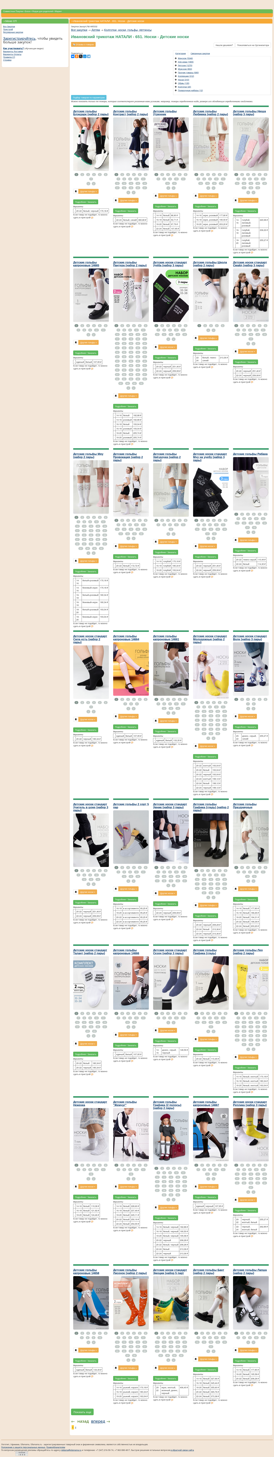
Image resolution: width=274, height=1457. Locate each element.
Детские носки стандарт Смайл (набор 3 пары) (250, 264)
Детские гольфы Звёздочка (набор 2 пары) (167, 457)
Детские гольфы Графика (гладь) (205, 952)
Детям (95, 30)
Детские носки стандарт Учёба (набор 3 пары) (170, 264)
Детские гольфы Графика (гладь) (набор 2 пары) (211, 807)
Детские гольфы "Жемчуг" (125, 1103)
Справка (7, 59)
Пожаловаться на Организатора (253, 45)
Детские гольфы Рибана (250, 454)
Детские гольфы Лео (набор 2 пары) (248, 952)
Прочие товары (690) (188, 72)
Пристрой (8, 29)
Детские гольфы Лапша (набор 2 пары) (250, 1271)
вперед (98, 1421)
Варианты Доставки (13, 51)
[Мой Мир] (84, 56)
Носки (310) (183, 79)
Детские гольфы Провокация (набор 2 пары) (128, 457)
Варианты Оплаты (12, 54)
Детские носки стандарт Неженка (90, 1103)
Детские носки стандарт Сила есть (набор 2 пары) (90, 639)
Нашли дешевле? (224, 45)
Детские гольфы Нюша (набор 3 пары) (249, 113)
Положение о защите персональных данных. (23, 1447)
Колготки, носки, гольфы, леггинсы (128, 30)
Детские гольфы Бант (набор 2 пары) (208, 1271)
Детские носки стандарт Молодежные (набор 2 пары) (210, 639)
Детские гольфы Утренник (165, 113)
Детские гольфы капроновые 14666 (126, 952)
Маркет (58, 11)
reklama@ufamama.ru (71, 1450)
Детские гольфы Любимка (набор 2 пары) (210, 113)
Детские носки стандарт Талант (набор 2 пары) (90, 952)
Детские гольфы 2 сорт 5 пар (131, 806)
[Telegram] (88, 56)
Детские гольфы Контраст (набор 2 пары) (130, 113)
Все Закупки (9, 26)
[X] (80, 56)
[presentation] (180, 53)
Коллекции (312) (186, 76)
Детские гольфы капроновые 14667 (206, 1103)
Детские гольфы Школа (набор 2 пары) (210, 264)
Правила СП (9, 57)
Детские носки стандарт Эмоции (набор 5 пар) (170, 1271)
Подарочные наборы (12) (190, 90)
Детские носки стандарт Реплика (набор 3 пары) (250, 1103)
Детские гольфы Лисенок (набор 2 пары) (130, 1271)
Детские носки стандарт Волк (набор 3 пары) (250, 638)
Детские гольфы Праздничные (245, 806)
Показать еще (82, 1412)
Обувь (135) (183, 83)
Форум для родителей (42, 11)
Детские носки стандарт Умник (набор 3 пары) (170, 806)
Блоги (27, 11)
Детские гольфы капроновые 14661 (166, 638)
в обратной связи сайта (182, 1450)
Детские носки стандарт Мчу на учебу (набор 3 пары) (210, 457)
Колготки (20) (184, 86)
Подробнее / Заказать (85, 201)
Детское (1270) (185, 65)
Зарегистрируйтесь (19, 38)
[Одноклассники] (76, 56)
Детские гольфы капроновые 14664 (126, 638)
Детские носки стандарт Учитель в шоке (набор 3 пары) (90, 807)
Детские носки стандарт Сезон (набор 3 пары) (170, 952)
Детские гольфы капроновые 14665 (86, 264)
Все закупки (79, 30)
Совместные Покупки (13, 11)
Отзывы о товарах (84, 44)
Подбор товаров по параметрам (89, 97)
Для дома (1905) (186, 61)
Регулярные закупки (13, 32)
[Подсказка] (92, 218)
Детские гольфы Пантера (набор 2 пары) (130, 264)
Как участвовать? (13, 48)
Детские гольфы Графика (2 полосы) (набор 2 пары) (167, 1105)
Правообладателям (55, 1447)
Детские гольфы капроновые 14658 (86, 1271)
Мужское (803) (185, 68)
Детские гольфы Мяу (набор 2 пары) (88, 455)
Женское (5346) (185, 58)
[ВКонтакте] (72, 56)
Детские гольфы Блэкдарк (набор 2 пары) (91, 113)
